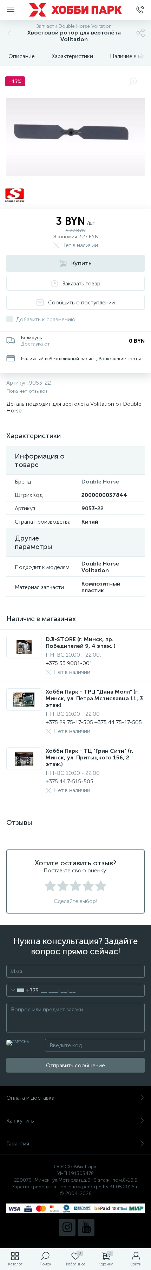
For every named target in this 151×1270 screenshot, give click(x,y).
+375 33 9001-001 (69, 663)
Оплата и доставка (30, 1097)
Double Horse (100, 481)
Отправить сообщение (75, 1065)
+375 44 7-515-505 (69, 781)
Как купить (20, 1120)
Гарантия (17, 1143)
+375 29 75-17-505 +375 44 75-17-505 (94, 722)
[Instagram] (67, 1227)
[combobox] (23, 990)
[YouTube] (86, 1227)
